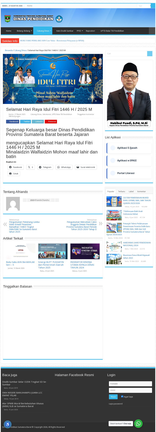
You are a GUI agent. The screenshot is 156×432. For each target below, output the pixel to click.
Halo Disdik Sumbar (64, 31)
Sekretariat (47, 114)
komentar (141, 191)
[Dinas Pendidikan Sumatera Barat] (33, 18)
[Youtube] (132, 6)
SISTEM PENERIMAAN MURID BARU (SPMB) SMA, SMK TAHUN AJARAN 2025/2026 (137, 200)
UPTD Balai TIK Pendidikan (112, 31)
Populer (110, 191)
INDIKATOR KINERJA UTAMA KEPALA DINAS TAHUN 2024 (82, 265)
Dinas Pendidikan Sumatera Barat (16, 427)
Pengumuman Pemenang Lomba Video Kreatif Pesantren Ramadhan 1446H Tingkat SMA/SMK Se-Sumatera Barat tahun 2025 (24, 226)
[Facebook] (126, 6)
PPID (79, 31)
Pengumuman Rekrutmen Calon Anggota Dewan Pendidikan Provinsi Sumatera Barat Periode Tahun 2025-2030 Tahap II (81, 225)
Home (29, 6)
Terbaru (121, 191)
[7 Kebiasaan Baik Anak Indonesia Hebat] (114, 215)
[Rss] (123, 6)
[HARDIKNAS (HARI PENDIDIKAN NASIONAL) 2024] (114, 246)
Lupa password (115, 404)
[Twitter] (129, 6)
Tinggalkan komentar (85, 114)
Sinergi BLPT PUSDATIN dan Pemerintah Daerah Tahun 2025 (51, 265)
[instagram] (135, 6)
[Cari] (153, 6)
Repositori (90, 31)
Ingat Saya (128, 397)
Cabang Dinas (43, 31)
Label (131, 191)
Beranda (8, 50)
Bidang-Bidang (23, 31)
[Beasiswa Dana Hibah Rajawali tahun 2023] (114, 259)
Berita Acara (25, 40)
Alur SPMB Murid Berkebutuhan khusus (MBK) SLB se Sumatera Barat (23, 405)
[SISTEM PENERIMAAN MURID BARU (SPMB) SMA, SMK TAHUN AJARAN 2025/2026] (114, 201)
